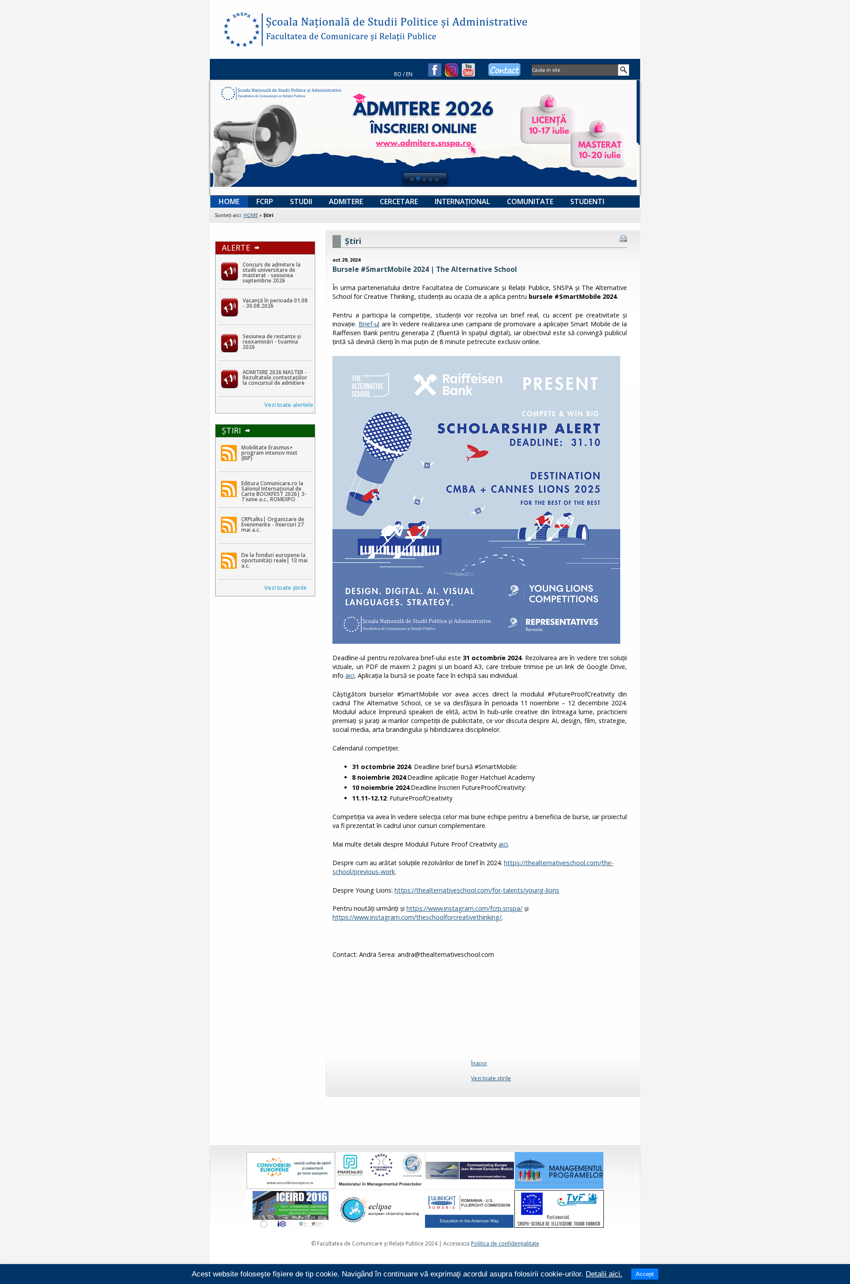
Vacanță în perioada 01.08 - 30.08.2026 (275, 303)
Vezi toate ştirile (285, 588)
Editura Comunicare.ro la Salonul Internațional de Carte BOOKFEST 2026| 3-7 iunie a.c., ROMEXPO (274, 491)
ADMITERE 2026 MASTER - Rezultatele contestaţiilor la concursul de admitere (275, 377)
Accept (645, 1274)
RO (398, 74)
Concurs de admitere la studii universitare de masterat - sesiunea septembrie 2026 (272, 272)
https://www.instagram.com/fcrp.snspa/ (464, 908)
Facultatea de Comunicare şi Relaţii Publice (240, 31)
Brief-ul (369, 324)
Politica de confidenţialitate (505, 1243)
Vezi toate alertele (288, 405)
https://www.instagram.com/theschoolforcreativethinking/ (417, 917)
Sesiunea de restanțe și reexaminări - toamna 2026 (272, 342)
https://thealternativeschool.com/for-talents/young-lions (476, 890)
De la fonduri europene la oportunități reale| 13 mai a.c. (274, 560)
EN (409, 74)
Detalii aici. (604, 1274)
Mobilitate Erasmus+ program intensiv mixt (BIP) (269, 453)
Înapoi (479, 1063)
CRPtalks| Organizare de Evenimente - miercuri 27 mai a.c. (272, 524)
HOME (250, 215)
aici (350, 675)
